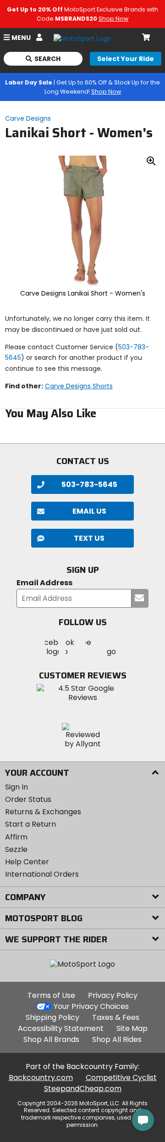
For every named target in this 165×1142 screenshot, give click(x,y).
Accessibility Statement (61, 1028)
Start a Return (30, 824)
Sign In (16, 787)
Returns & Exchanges (43, 811)
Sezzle (16, 849)
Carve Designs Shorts (79, 386)
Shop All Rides (117, 1039)
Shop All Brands (51, 1039)
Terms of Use (51, 995)
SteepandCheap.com (82, 1088)
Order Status (28, 799)
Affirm (16, 837)
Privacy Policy (113, 995)
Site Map (132, 1028)
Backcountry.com (41, 1077)
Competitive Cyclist (121, 1077)
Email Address (44, 583)
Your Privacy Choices (91, 1006)
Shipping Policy (52, 1017)
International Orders (42, 874)
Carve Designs (28, 118)
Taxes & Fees (115, 1017)
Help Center (27, 861)
